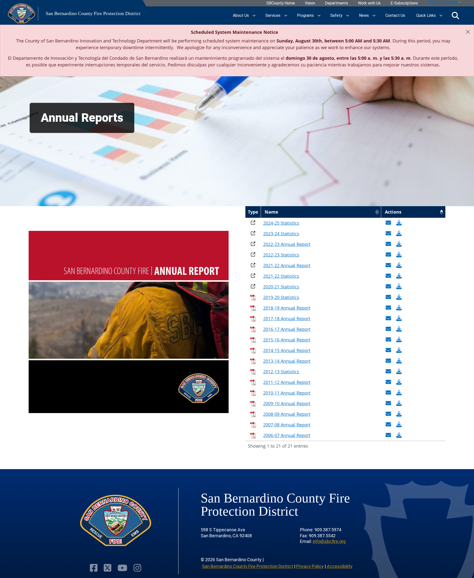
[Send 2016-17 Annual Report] (389, 329)
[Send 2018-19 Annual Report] (389, 308)
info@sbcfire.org (329, 541)
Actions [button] (393, 212)
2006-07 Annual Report (286, 435)
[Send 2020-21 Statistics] (389, 287)
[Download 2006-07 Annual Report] (399, 435)
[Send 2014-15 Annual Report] (389, 350)
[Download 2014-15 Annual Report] (399, 350)
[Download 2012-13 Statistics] (399, 372)
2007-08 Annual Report (286, 425)
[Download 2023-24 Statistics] (399, 234)
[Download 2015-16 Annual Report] (399, 340)
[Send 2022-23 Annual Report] (389, 244)
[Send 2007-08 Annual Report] (389, 425)
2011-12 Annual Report (286, 382)
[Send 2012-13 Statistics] (389, 372)
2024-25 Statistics (281, 223)
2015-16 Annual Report (286, 340)
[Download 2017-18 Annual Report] (399, 318)
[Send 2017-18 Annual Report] (389, 318)
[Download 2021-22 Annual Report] (399, 265)
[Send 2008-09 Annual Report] (389, 414)
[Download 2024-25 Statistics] (399, 223)
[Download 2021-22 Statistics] (399, 276)
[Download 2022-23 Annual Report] (399, 244)
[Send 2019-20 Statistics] (389, 297)
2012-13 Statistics (281, 372)
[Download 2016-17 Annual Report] (399, 329)
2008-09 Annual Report (286, 414)
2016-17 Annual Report (286, 329)
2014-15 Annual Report (286, 350)
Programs (305, 15)
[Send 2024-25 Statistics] (389, 223)
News (364, 15)
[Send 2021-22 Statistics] (389, 276)
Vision (310, 3)
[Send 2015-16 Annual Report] (389, 340)
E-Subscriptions (404, 3)
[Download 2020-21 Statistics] (399, 287)
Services (272, 15)
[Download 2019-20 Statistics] (399, 297)
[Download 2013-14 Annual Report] (399, 361)
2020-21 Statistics (281, 287)
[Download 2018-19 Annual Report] (399, 308)
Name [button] (271, 212)
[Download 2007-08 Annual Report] (399, 425)
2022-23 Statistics (281, 255)
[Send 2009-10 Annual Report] (389, 403)
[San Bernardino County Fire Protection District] (115, 521)
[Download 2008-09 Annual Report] (399, 414)
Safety (336, 15)
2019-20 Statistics (281, 297)
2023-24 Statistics (281, 234)
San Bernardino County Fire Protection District (247, 566)
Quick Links (426, 15)
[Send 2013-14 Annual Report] (389, 361)
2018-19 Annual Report (286, 308)
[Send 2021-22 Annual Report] (389, 265)
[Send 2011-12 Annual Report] (389, 382)
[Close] (468, 32)
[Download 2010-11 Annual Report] (399, 393)
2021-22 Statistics (281, 276)
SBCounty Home (280, 3)
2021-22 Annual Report (286, 265)
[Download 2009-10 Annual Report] (399, 403)
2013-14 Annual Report (286, 361)
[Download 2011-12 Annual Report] (399, 382)
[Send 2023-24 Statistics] (389, 234)
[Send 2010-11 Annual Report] (389, 393)
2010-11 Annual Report (286, 393)
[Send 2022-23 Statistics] (389, 255)
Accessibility (340, 566)
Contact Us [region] (395, 15)
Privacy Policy (310, 566)
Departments (336, 3)
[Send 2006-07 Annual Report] (389, 435)
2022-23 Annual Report (286, 244)
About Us (241, 15)
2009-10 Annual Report (286, 403)
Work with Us (369, 3)
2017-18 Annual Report (286, 318)
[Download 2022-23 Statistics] (399, 255)
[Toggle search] (455, 15)
